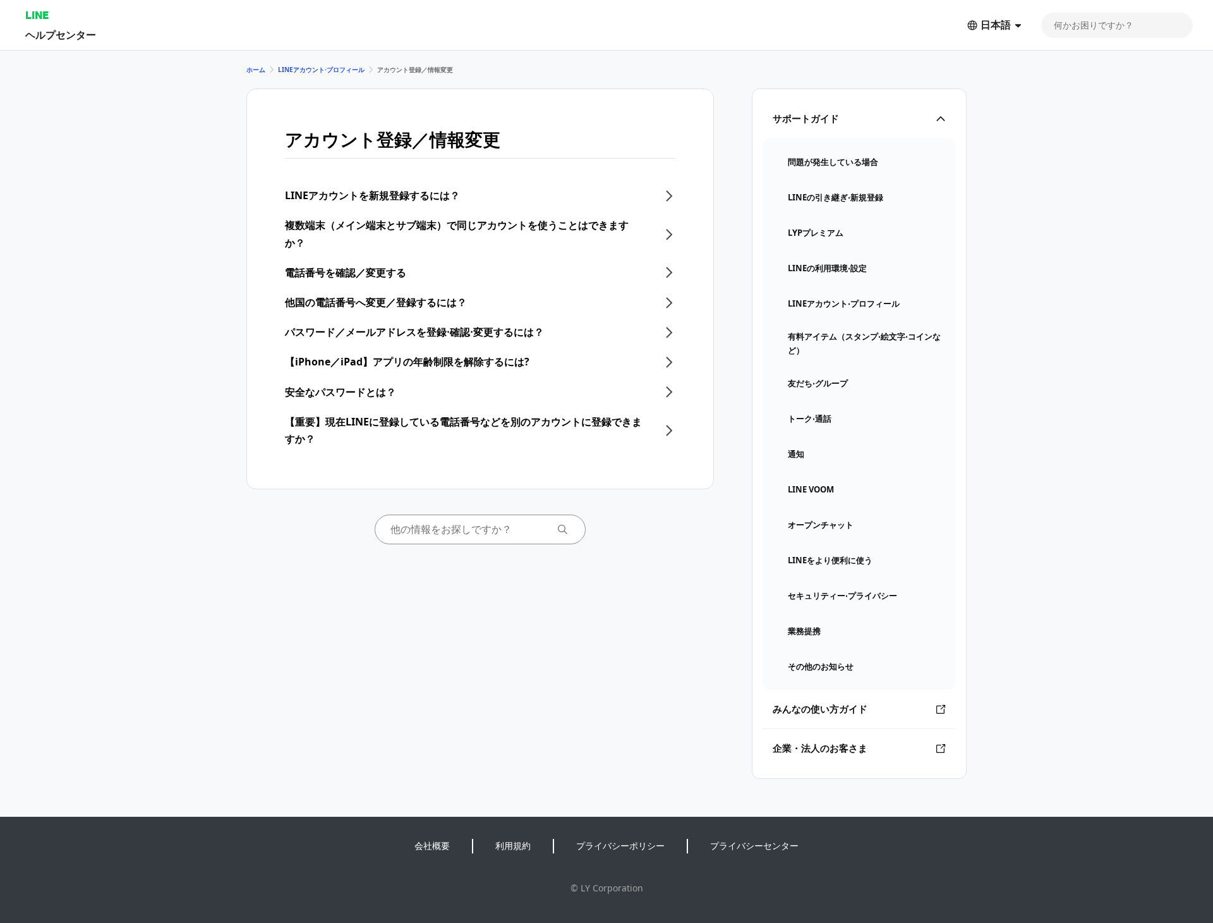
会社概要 (432, 846)
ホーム (255, 69)
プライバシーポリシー (620, 846)
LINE (37, 14)
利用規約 (513, 846)
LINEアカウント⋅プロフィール (321, 69)
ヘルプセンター (60, 34)
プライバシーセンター (754, 846)
